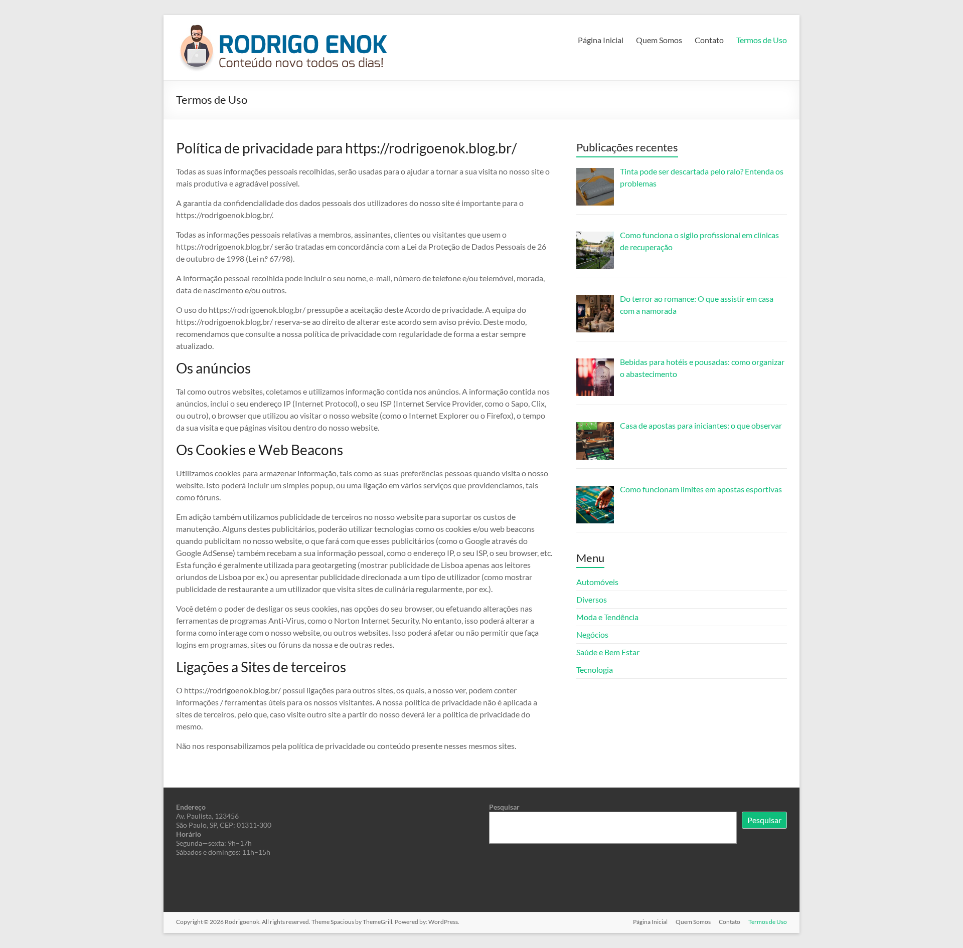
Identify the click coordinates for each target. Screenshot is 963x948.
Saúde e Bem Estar (607, 652)
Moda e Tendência (607, 617)
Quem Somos (659, 40)
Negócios (592, 634)
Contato (709, 40)
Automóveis (597, 582)
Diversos (591, 599)
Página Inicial (600, 40)
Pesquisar (504, 807)
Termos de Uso (761, 40)
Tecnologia (594, 669)
